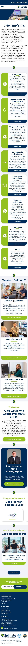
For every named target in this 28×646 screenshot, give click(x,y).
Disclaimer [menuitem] (12, 640)
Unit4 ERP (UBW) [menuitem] (6, 600)
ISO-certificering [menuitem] (6, 612)
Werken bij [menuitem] (4, 613)
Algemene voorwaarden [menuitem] (19, 641)
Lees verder (14, 563)
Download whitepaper (14, 439)
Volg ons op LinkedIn (10, 628)
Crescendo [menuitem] (4, 601)
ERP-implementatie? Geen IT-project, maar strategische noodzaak (14, 557)
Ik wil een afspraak (14, 484)
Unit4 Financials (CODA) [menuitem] (8, 598)
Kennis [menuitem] (12, 2)
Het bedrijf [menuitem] (4, 609)
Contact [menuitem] (24, 2)
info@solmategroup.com (8, 625)
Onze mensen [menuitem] (5, 610)
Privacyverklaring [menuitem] (5, 640)
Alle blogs (14, 572)
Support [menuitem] (18, 2)
